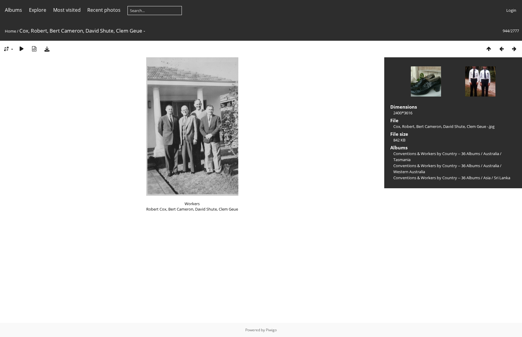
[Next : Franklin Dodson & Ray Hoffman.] (514, 48)
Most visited (67, 10)
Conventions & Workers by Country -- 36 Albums (436, 153)
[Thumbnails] (488, 48)
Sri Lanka (502, 177)
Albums (13, 10)
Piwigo (271, 329)
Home (10, 31)
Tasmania (402, 159)
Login (511, 10)
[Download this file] (46, 48)
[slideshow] (21, 48)
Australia (491, 153)
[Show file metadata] (34, 48)
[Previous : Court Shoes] (501, 48)
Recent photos (104, 10)
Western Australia (409, 171)
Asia (487, 177)
